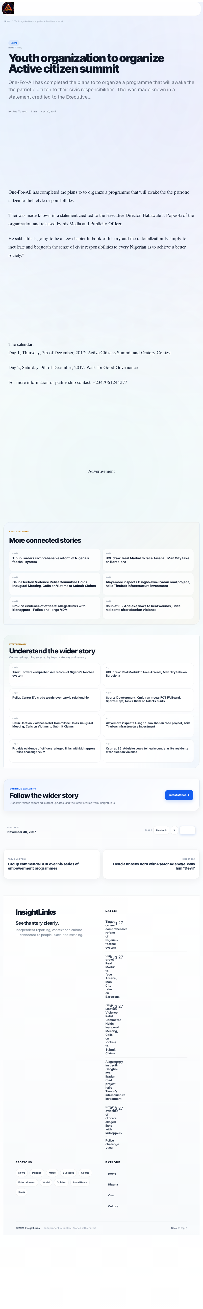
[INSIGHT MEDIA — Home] (8, 8)
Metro (52, 1172)
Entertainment (26, 1182)
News (21, 1172)
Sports (85, 1172)
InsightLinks (36, 912)
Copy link (187, 830)
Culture (113, 1206)
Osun (21, 1191)
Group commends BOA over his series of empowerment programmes (43, 866)
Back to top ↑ (179, 1227)
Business (68, 1172)
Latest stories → (179, 795)
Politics (36, 1172)
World (46, 1182)
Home (7, 21)
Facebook (161, 830)
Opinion (61, 1182)
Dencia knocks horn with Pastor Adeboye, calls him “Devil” (154, 866)
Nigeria (113, 1184)
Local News (80, 1182)
